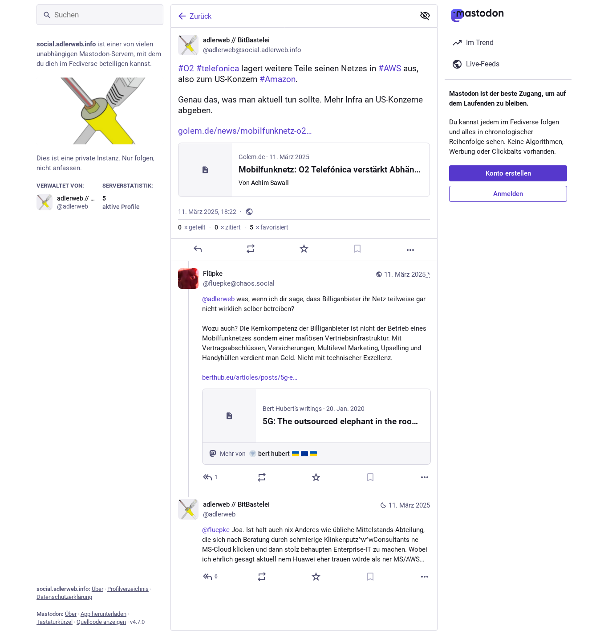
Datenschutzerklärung (64, 597)
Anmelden (508, 194)
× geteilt (192, 227)
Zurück (200, 16)
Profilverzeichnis (128, 589)
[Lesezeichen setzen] (357, 248)
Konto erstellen (508, 173)
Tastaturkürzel (54, 622)
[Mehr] (410, 250)
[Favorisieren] (304, 248)
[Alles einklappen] (425, 15)
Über (97, 589)
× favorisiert (269, 227)
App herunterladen (103, 613)
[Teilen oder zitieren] (250, 248)
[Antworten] (197, 248)
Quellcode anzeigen (101, 622)
